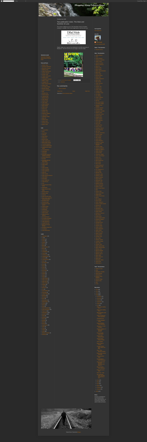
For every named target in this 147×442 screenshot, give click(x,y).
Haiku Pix (44, 172)
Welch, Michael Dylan (46, 83)
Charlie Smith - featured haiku (100, 336)
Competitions (45, 251)
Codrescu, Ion (99, 88)
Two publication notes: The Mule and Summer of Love (101, 376)
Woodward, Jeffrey (99, 259)
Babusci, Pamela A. (100, 64)
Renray (43, 323)
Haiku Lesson (45, 279)
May (98, 381)
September (99, 301)
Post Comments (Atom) (67, 93)
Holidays (44, 284)
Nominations (44, 300)
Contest (43, 257)
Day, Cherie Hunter (100, 102)
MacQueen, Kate (99, 174)
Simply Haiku (45, 207)
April (98, 383)
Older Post (87, 91)
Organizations (45, 301)
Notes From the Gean (46, 196)
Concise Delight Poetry (47, 145)
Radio (43, 315)
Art (42, 237)
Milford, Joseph (45, 80)
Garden (43, 273)
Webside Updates (46, 332)
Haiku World (44, 177)
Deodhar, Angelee (99, 107)
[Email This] (74, 80)
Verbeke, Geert (99, 244)
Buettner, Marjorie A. (100, 78)
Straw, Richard (99, 235)
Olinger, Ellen (45, 110)
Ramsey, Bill (98, 205)
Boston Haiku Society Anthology (101, 354)
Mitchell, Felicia (45, 97)
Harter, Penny (98, 139)
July (98, 305)
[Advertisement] (45, 22)
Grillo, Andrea (98, 136)
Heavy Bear (44, 178)
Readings (44, 317)
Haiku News (44, 281)
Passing (43, 303)
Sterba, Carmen (99, 233)
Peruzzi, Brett (98, 200)
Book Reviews (45, 247)
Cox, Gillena (98, 95)
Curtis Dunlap (99, 42)
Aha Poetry (44, 133)
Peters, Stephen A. (99, 202)
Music (43, 298)
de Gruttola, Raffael (46, 86)
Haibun (43, 275)
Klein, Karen (98, 163)
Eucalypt (44, 158)
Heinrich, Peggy (99, 146)
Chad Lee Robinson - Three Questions (101, 316)
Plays (43, 306)
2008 (97, 391)
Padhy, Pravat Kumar (46, 71)
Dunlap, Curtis (45, 74)
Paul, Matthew (99, 199)
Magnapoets (44, 187)
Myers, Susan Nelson (100, 188)
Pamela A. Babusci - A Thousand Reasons (101, 330)
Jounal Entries (45, 290)
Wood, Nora (98, 258)
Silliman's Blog (45, 206)
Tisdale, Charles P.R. (46, 76)
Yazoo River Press (46, 230)
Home (74, 91)
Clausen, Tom (98, 86)
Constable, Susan (99, 92)
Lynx (43, 183)
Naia (43, 91)
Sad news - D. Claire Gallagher (101, 327)
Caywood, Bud (45, 96)
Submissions (44, 325)
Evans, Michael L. (99, 120)
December (99, 296)
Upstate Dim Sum (45, 223)
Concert (43, 253)
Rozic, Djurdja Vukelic (100, 217)
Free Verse (44, 270)
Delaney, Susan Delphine (99, 106)
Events (43, 265)
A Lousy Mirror (45, 130)
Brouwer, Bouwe (45, 88)
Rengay (43, 320)
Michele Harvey (45, 191)
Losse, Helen (45, 115)
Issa (43, 289)
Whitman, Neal (45, 69)
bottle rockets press (46, 140)
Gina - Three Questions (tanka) (101, 351)
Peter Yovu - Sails (100, 372)
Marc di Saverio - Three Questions (101, 367)
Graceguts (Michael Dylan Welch (46, 161)
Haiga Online (45, 164)
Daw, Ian (97, 100)
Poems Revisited (45, 307)
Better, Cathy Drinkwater (101, 70)
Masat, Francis (99, 178)
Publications (63, 81)
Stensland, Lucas (99, 231)
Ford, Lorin (98, 123)
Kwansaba (44, 292)
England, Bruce (99, 117)
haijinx (43, 166)
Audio (43, 240)
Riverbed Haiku (45, 202)
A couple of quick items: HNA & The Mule (101, 347)
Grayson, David (99, 134)
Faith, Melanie (45, 99)
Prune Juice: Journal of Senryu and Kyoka (47, 198)
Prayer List (44, 311)
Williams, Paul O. (99, 253)
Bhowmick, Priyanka (46, 68)
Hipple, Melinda (45, 104)
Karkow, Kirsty (45, 101)
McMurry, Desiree (99, 183)
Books (43, 248)
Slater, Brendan (99, 273)
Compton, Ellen (99, 91)
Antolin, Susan (99, 61)
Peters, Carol (45, 107)
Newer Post (59, 91)
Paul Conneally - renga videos (100, 333)
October (99, 300)
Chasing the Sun (100, 318)
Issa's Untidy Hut (45, 180)
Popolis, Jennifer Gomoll (101, 203)
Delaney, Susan (45, 122)
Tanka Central (45, 212)
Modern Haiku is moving (100, 344)
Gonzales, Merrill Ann (46, 66)
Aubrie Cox (44, 137)
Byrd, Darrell (98, 81)
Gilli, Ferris (98, 131)
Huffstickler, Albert (45, 116)
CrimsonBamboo (45, 149)
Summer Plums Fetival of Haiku (100, 339)
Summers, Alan (99, 236)
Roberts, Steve (45, 77)
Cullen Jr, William (99, 97)
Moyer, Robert (45, 105)
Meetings (44, 295)
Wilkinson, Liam (99, 252)
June (98, 380)
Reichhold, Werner (100, 210)
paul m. (97, 197)
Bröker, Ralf (98, 77)
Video (43, 331)
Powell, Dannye (45, 94)
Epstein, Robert (99, 118)
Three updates (100, 341)
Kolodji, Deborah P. (100, 165)
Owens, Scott (45, 121)
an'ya (97, 56)
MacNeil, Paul (45, 93)
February (99, 387)
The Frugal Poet (98, 30)
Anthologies (44, 236)
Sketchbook (44, 209)
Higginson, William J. (100, 149)
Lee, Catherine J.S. (100, 169)
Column (43, 250)
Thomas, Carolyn (99, 239)
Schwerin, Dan (99, 224)
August (98, 303)
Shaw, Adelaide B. (99, 228)
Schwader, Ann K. (99, 222)
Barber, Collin (45, 124)
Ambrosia (44, 134)
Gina (97, 282)
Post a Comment (62, 88)
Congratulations (45, 256)
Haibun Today (45, 163)
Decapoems (44, 262)
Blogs (43, 245)
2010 (97, 293)
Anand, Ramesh (99, 58)
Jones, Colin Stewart (100, 155)
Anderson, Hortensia (100, 59)
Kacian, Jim (98, 157)
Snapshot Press (45, 211)
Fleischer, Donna (99, 49)
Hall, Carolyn (98, 137)
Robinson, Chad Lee (100, 213)
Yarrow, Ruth (98, 261)
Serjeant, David (99, 225)
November (99, 298)
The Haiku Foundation (46, 218)
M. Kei (97, 283)
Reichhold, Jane (99, 208)
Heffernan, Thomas (100, 142)
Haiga (43, 276)
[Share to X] (77, 80)
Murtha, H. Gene (99, 186)
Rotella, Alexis (45, 119)
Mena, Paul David (99, 185)
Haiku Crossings (45, 169)
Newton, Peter (45, 65)
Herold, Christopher (46, 90)
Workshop (44, 334)
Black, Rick (98, 72)
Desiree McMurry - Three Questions (101, 324)
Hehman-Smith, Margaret (99, 144)
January (99, 389)
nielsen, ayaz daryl (100, 192)
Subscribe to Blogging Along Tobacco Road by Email (46, 58)
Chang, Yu (98, 84)
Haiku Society (45, 173)
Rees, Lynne (98, 206)
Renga (43, 318)
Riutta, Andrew (99, 211)
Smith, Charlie (99, 230)
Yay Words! (44, 228)
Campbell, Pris (45, 82)
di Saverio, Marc (99, 109)
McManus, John (99, 181)
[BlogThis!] (75, 80)
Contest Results (45, 259)
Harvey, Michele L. (99, 140)
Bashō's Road (45, 139)
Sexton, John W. (99, 227)
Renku (43, 321)
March (98, 385)
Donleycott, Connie (100, 114)
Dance (43, 261)
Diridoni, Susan (99, 112)
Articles (43, 239)
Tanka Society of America (45, 215)
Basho (43, 243)
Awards (43, 242)
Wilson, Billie (98, 255)
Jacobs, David (99, 152)
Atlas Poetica (45, 136)
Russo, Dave (98, 220)
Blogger (79, 432)
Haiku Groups (45, 278)
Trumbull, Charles (99, 241)
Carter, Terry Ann (99, 83)
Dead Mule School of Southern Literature (46, 155)
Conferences (44, 254)
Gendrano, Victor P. (100, 128)
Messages (44, 297)
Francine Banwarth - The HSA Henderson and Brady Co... (101, 363)
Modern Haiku (45, 193)
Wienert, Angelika (99, 250)
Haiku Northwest (45, 170)
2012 (97, 289)
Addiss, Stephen (99, 55)
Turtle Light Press (45, 221)
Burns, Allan (98, 80)
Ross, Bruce (98, 214)
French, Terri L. (99, 126)
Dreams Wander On (46, 157)
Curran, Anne (98, 99)
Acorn (43, 131)
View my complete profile (100, 44)
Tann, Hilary (98, 238)
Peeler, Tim (44, 108)
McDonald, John (99, 180)
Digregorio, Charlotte (100, 111)
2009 (97, 294)
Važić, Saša (98, 242)
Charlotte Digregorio (46, 144)
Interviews (44, 287)
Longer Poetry (45, 293)
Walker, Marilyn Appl (100, 245)
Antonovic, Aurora (99, 63)
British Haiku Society (46, 142)
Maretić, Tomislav (99, 177)
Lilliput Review (45, 181)
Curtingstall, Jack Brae (46, 79)
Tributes (43, 329)
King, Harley (98, 162)
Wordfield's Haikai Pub (47, 227)
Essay (43, 264)
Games (43, 272)
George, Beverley (99, 129)
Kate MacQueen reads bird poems (101, 359)
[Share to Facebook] (78, 80)
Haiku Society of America (47, 175)
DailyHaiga (44, 151)
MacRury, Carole (99, 175)
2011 (97, 291)
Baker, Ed (44, 118)
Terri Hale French (45, 216)
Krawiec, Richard (45, 72)
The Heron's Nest (45, 220)
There (43, 328)
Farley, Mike (98, 122)
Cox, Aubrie (98, 94)
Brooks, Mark (98, 73)
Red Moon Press (45, 200)
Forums (43, 268)
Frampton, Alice (99, 125)
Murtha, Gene (45, 85)
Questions (44, 314)
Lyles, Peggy (98, 171)
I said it (43, 286)
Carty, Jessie (44, 102)
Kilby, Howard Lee (99, 160)
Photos (43, 304)
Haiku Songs (44, 282)
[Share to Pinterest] (80, 80)
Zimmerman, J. (99, 263)
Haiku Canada (45, 167)
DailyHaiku (44, 153)
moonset (44, 194)
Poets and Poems (45, 309)
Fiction (43, 267)
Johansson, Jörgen (100, 154)
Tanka (43, 326)
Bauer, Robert (98, 69)
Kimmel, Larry (45, 111)
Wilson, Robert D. (99, 256)
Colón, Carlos (98, 89)
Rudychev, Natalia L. (46, 113)
